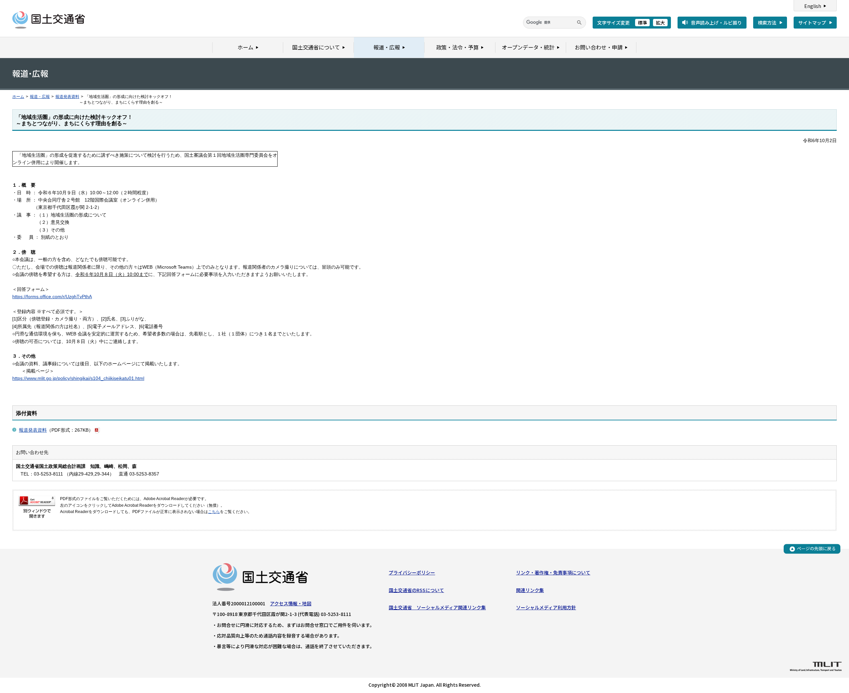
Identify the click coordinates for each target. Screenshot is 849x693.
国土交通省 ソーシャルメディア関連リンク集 (437, 607)
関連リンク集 (530, 590)
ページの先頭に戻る (816, 549)
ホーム (18, 96)
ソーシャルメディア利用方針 (546, 607)
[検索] (579, 23)
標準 (642, 22)
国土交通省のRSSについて (416, 590)
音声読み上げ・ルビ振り (716, 22)
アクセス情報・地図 (290, 603)
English (812, 6)
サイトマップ (812, 22)
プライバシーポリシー (412, 572)
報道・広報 (40, 96)
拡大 (660, 22)
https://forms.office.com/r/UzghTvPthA (52, 296)
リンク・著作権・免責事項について (553, 572)
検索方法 (767, 22)
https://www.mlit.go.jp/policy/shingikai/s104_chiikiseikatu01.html (78, 378)
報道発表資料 (67, 96)
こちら (214, 511)
